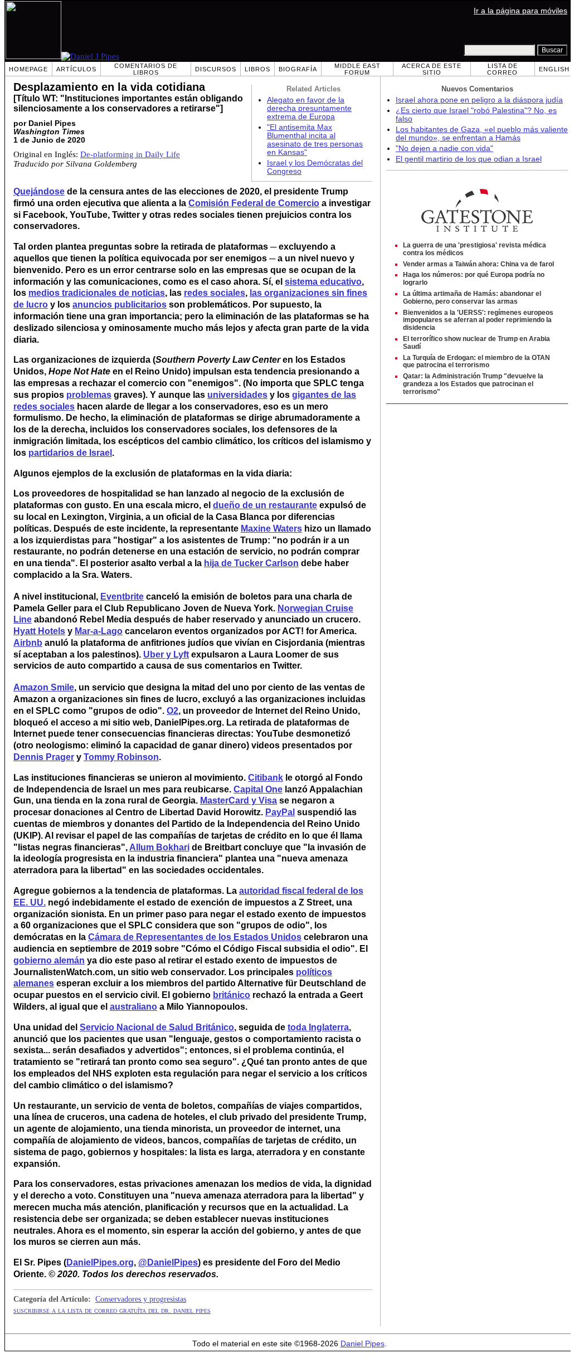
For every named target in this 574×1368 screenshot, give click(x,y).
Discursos (215, 69)
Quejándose (39, 191)
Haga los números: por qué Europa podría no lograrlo (473, 278)
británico (231, 995)
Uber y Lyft (166, 654)
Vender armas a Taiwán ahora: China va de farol (478, 264)
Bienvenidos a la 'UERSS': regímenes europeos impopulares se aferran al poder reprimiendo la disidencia (478, 320)
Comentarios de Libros (145, 69)
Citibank (265, 777)
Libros (257, 69)
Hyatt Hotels (39, 631)
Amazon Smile (43, 687)
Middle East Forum (357, 69)
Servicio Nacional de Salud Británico (157, 1027)
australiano (133, 1006)
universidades (237, 395)
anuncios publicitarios (119, 304)
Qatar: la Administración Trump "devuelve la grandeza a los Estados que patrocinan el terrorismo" (473, 384)
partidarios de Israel (70, 452)
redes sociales (214, 293)
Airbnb (27, 643)
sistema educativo (323, 281)
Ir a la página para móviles (520, 11)
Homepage (28, 69)
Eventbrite (122, 596)
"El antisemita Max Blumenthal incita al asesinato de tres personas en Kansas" (315, 140)
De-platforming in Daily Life (130, 154)
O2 (172, 710)
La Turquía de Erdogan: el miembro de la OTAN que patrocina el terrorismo (476, 361)
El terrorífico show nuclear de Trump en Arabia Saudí (476, 342)
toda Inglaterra (318, 1027)
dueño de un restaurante (265, 505)
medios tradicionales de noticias (96, 293)
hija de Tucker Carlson (251, 563)
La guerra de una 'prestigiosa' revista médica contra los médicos (474, 249)
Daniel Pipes (362, 1344)
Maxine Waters (271, 528)
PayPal (280, 812)
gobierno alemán (49, 960)
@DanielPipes (168, 1262)
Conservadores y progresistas (140, 1298)
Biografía (298, 69)
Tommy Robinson (121, 757)
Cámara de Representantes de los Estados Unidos (194, 937)
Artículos (76, 69)
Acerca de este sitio (431, 69)
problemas (88, 395)
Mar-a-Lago (99, 631)
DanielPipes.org (100, 1262)
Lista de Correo (502, 69)
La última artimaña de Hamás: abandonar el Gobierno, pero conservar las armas (472, 297)
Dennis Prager (43, 757)
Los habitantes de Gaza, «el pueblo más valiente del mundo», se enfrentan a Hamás (482, 133)
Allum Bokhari (159, 847)
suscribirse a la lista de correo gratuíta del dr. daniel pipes (112, 1310)
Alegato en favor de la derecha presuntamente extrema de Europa (309, 108)
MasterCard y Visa (238, 800)
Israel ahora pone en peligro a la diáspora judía (479, 100)
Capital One (258, 789)
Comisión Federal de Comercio (253, 203)
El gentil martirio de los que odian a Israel (469, 159)
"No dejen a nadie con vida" (444, 148)
